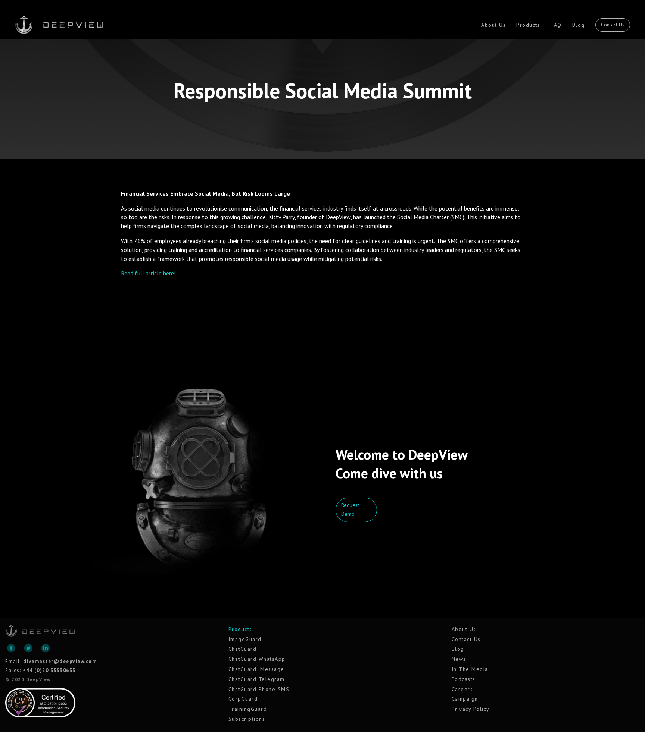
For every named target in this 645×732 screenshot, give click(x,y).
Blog (578, 25)
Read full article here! (148, 273)
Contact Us (612, 24)
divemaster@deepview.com (60, 661)
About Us (493, 25)
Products (528, 25)
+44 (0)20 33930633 (49, 670)
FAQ (556, 25)
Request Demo (350, 509)
